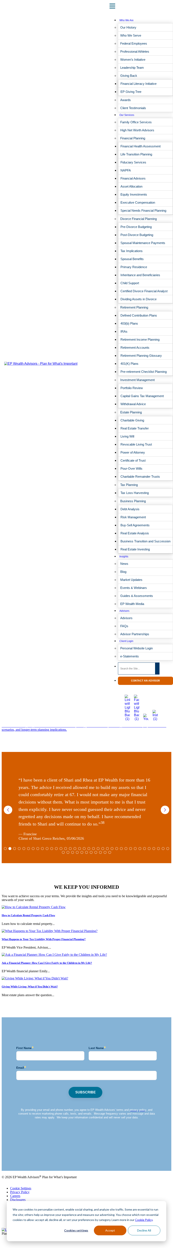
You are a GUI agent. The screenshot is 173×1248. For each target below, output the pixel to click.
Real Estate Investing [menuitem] (135, 549)
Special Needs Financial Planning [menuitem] (143, 210)
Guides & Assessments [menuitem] (136, 596)
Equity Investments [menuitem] (133, 194)
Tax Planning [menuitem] (129, 485)
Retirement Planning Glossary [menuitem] (141, 355)
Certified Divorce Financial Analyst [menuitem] (144, 291)
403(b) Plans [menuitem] (129, 323)
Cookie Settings (20, 1188)
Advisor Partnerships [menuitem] (134, 634)
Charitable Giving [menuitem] (132, 420)
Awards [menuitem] (125, 100)
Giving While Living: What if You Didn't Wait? (30, 986)
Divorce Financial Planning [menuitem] (138, 219)
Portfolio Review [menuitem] (131, 388)
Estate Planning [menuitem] (131, 412)
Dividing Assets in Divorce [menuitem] (138, 299)
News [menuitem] (124, 563)
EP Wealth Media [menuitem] (132, 604)
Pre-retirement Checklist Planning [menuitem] (143, 371)
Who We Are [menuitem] (126, 20)
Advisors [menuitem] (124, 610)
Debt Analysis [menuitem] (129, 509)
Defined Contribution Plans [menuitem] (138, 315)
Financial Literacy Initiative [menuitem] (138, 83)
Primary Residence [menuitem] (133, 267)
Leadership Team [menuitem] (132, 67)
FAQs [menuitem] (124, 626)
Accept (110, 1230)
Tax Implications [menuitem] (131, 251)
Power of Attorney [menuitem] (132, 452)
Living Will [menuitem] (127, 436)
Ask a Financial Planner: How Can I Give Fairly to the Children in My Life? (47, 962)
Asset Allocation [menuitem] (131, 186)
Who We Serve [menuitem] (130, 35)
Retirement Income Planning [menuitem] (139, 339)
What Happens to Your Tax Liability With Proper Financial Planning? (44, 939)
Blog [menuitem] (123, 571)
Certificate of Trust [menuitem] (133, 460)
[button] (165, 810)
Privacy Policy (20, 1192)
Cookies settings (76, 1230)
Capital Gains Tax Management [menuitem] (142, 396)
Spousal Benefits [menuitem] (132, 259)
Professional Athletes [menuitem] (134, 51)
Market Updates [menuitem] (131, 579)
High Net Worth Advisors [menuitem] (137, 130)
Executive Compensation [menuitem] (137, 202)
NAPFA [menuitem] (125, 170)
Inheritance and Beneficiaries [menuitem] (140, 275)
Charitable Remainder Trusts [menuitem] (140, 476)
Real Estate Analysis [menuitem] (134, 533)
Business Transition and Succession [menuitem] (145, 541)
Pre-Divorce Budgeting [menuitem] (136, 227)
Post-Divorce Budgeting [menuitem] (136, 235)
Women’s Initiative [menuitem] (132, 59)
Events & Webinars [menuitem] (133, 588)
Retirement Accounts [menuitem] (134, 347)
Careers (15, 1196)
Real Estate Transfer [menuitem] (134, 428)
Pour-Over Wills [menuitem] (131, 468)
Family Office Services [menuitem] (136, 122)
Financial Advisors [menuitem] (133, 178)
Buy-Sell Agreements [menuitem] (135, 525)
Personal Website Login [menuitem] (136, 648)
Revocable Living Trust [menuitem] (136, 444)
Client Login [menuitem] (126, 641)
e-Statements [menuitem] (129, 656)
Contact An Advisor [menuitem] (145, 680)
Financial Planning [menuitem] (132, 138)
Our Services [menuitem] (126, 115)
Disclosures (18, 1199)
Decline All (144, 1230)
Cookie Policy (144, 1220)
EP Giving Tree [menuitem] (130, 91)
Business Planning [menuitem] (133, 501)
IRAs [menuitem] (123, 331)
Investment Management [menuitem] (137, 380)
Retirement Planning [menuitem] (134, 307)
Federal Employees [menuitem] (133, 43)
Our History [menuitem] (128, 27)
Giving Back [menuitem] (128, 75)
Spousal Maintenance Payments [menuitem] (142, 243)
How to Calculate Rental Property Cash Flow (28, 915)
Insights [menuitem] (123, 556)
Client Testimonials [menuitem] (133, 108)
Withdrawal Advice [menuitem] (133, 404)
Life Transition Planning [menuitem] (136, 154)
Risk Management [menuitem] (133, 517)
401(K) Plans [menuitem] (129, 363)
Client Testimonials (14, 1158)
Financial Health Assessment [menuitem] (140, 146)
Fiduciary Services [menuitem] (133, 162)
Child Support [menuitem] (129, 283)
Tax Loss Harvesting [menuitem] (134, 493)
